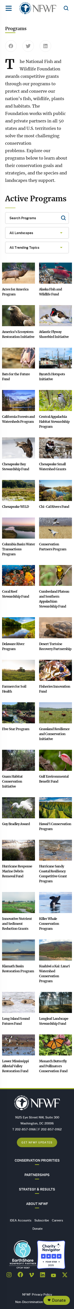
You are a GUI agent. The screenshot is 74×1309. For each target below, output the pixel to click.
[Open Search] (66, 8)
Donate (59, 1300)
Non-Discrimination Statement (37, 1302)
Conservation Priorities (37, 1160)
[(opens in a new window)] (9, 1273)
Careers (57, 1220)
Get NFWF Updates (36, 1142)
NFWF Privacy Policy (37, 1294)
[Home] (37, 9)
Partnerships (37, 1174)
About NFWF (37, 1203)
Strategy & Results (37, 1189)
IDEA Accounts (20, 1220)
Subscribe (41, 1220)
